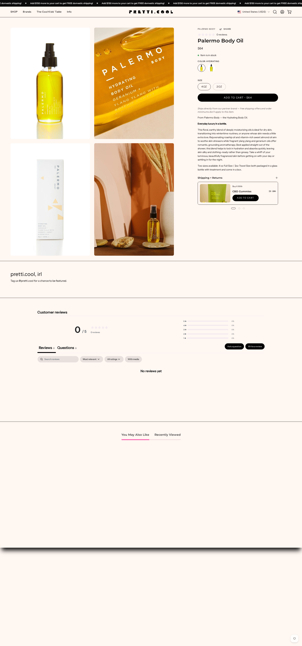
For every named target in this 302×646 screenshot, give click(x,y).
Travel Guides (76, 595)
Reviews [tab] (47, 348)
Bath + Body (190, 579)
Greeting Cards (192, 628)
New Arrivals (133, 584)
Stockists (246, 595)
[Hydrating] (201, 68)
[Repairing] (211, 68)
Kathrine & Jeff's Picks (139, 601)
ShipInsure (247, 617)
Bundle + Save (134, 606)
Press (244, 590)
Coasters (188, 601)
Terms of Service (251, 628)
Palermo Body (206, 29)
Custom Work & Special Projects (261, 584)
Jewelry (188, 623)
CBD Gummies (241, 191)
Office (187, 617)
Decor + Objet (191, 590)
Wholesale (247, 601)
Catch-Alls (189, 595)
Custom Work (76, 579)
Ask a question (234, 346)
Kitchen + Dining (193, 606)
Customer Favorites (138, 590)
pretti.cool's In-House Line (142, 595)
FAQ (243, 606)
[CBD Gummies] (215, 193)
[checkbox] (133, 359)
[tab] (67, 348)
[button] (27, 12)
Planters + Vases (193, 612)
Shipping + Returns (210, 177)
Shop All (131, 579)
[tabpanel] (151, 382)
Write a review (255, 346)
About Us (246, 579)
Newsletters (75, 590)
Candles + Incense (194, 584)
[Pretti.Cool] (151, 11)
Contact (246, 623)
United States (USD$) (254, 11)
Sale (128, 612)
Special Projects (78, 584)
